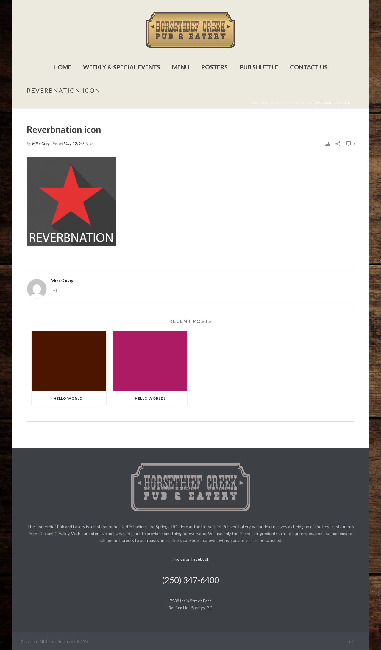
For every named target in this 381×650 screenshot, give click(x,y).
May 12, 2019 (76, 143)
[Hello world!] (69, 361)
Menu (180, 67)
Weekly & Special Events (121, 67)
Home (62, 67)
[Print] (327, 143)
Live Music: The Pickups (286, 103)
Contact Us (308, 67)
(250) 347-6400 (190, 580)
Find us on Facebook (190, 559)
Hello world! (69, 398)
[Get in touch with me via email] (54, 291)
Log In (352, 641)
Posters (214, 67)
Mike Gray (41, 143)
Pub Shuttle (259, 67)
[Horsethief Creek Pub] (190, 30)
